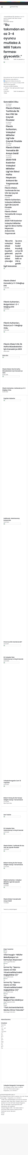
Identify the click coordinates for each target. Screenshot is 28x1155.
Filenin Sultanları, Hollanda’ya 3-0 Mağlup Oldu (13, 389)
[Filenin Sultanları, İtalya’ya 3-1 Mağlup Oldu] (14, 311)
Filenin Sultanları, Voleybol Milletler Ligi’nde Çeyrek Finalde (14, 134)
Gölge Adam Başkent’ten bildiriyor (13, 998)
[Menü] (2, 7)
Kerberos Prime (18, 1109)
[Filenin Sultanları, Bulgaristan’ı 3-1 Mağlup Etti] (14, 289)
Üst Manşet (9, 104)
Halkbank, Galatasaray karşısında (12, 519)
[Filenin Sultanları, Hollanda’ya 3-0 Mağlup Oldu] (11, 376)
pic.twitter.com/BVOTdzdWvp (11, 86)
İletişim (3, 1112)
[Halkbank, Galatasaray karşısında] (12, 400)
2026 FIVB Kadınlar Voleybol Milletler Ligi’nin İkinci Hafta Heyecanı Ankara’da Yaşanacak (12, 171)
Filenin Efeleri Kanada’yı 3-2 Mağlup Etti (14, 283)
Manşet (10, 16)
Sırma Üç (6, 977)
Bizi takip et (12, 1094)
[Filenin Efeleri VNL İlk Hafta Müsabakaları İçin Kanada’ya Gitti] (14, 332)
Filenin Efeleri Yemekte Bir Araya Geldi (13, 150)
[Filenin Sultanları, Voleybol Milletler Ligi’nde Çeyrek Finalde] (12, 868)
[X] (0, 1121)
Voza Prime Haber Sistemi (7, 1109)
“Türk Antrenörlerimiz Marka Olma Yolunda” (14, 1008)
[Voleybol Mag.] (14, 6)
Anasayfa (6, 16)
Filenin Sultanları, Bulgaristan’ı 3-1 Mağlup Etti (12, 304)
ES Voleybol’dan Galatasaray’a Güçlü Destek (13, 658)
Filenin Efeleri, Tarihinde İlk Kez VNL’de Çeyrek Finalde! (13, 114)
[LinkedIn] (4, 94)
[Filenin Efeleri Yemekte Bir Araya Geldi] (12, 887)
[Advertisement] (14, 929)
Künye (2, 1114)
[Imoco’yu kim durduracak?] (12, 524)
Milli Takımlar (10, 21)
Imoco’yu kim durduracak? (13, 642)
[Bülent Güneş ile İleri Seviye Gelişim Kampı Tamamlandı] (12, 786)
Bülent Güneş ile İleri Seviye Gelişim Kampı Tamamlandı (13, 799)
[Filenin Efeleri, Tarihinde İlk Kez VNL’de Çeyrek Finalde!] (12, 834)
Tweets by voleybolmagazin (10, 909)
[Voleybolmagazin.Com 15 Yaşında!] (11, 663)
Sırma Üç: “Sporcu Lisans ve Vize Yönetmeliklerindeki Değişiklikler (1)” (13, 971)
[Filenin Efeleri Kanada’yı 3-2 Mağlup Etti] (14, 268)
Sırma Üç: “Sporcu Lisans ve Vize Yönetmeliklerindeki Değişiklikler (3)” (13, 986)
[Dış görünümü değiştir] (23, 7)
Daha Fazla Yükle (8, 803)
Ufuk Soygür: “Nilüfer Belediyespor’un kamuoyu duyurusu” (13, 957)
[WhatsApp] (5, 94)
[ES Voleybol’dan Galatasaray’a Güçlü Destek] (12, 645)
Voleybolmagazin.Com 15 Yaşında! (12, 782)
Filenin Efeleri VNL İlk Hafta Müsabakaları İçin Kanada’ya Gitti (13, 346)
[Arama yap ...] (26, 7)
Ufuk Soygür (7, 961)
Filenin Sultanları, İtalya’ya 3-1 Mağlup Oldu (13, 325)
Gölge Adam (6, 1002)
